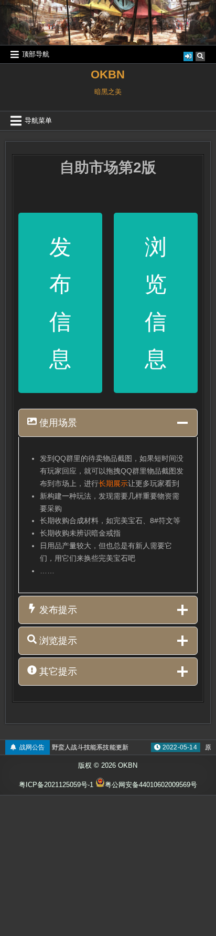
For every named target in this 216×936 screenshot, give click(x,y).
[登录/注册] (188, 56)
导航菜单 (38, 120)
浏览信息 (156, 303)
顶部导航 (35, 54)
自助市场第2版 (108, 167)
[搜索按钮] (200, 56)
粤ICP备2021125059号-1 (56, 785)
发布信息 (60, 303)
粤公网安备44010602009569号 (151, 785)
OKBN (108, 74)
